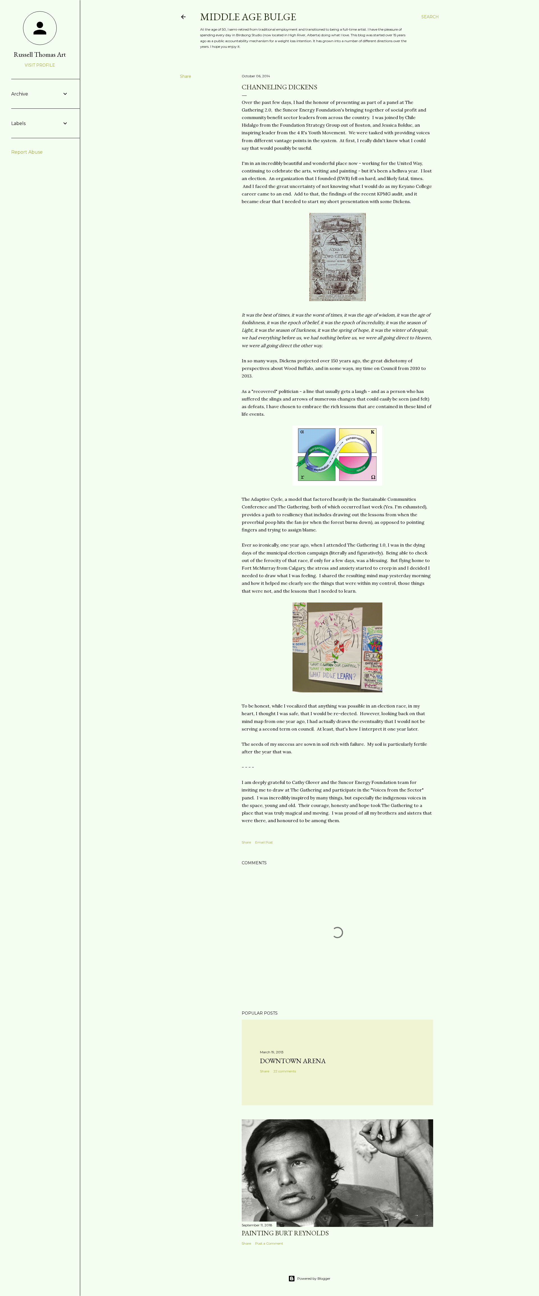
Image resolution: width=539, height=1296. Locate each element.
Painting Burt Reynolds (285, 1233)
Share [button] (185, 76)
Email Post (264, 842)
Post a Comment (269, 1243)
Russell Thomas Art (40, 54)
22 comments (284, 1071)
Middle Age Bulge (248, 16)
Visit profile (40, 65)
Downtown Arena (293, 1060)
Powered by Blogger (313, 1278)
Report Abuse (27, 152)
